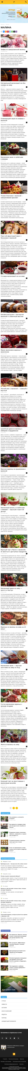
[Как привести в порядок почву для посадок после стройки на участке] (4, 826)
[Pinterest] (8, 31)
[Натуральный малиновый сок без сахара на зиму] (14, 74)
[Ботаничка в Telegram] (10, 1038)
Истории (4, 1007)
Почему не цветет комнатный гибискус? (10, 876)
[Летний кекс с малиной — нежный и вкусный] (14, 380)
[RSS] (18, 1038)
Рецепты (2, 24)
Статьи (4, 1000)
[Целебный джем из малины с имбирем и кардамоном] (14, 420)
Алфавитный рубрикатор (9, 1021)
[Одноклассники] (6, 31)
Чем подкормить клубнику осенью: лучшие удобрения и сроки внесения (17, 967)
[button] (26, 2)
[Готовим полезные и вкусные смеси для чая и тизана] (4, 842)
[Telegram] (10, 31)
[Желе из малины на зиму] (14, 735)
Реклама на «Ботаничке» (6, 1061)
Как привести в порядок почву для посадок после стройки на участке (17, 826)
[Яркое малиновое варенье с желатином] (14, 341)
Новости (4, 1004)
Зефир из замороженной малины (13, 49)
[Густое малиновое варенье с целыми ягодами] (14, 695)
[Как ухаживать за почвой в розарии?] (4, 819)
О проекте (5, 1059)
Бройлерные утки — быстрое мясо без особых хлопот (14, 863)
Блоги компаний (6, 930)
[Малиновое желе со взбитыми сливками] (14, 148)
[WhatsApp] (12, 31)
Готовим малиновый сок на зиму (13, 276)
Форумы (4, 1017)
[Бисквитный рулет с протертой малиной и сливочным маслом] (14, 306)
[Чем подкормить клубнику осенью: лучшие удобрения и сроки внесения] (4, 968)
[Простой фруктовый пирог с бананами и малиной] (14, 227)
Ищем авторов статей (8, 989)
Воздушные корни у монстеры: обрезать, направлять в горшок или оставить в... (17, 834)
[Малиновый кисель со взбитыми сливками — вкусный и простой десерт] (14, 499)
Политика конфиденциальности (11, 1064)
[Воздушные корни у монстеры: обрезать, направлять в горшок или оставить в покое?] (4, 834)
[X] (14, 31)
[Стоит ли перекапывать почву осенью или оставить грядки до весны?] (4, 849)
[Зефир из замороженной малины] (14, 41)
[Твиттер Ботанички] (14, 1038)
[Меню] (2, 2)
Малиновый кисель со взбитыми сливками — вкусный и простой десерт (13, 509)
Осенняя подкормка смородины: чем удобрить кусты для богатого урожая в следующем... (18, 959)
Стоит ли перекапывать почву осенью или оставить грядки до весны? (18, 849)
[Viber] (16, 31)
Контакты (21, 1064)
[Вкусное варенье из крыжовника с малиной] (14, 460)
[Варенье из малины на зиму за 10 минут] (14, 618)
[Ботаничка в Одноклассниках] (2, 1038)
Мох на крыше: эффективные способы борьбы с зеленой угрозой (17, 944)
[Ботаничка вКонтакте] (6, 1038)
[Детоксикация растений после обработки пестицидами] (4, 952)
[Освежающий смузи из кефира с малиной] (14, 110)
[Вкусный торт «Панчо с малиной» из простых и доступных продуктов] (14, 541)
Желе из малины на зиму (10, 744)
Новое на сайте (5, 813)
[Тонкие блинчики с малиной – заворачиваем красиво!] (14, 187)
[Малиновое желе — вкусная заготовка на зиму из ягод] (14, 657)
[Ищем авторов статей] (14, 984)
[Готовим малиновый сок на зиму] (14, 267)
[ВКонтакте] (4, 31)
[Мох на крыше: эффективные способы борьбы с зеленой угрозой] (4, 944)
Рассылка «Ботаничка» (14, 1059)
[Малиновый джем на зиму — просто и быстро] (14, 579)
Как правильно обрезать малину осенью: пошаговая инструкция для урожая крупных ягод (18, 936)
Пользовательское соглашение (19, 1061)
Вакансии (22, 1059)
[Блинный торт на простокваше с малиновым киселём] (14, 772)
